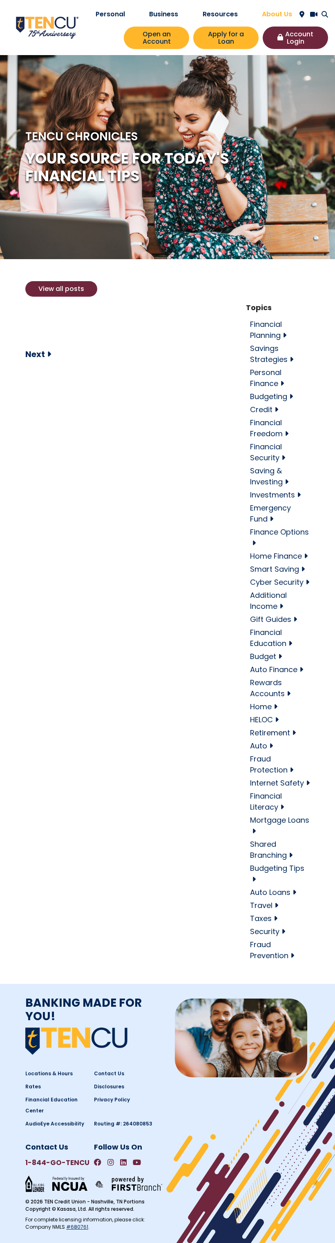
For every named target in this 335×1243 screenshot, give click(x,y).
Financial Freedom (266, 428)
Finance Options (279, 532)
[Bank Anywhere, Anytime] (99, 1183)
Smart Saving (274, 569)
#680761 (77, 1226)
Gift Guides (270, 619)
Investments (272, 495)
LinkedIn (123, 1162)
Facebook (97, 1162)
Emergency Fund (270, 513)
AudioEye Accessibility (54, 1123)
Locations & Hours (49, 1073)
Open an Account (157, 37)
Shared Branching (268, 849)
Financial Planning (266, 329)
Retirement (270, 733)
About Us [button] (277, 14)
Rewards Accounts (267, 688)
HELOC (261, 720)
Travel (261, 905)
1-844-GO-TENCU (57, 1163)
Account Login (299, 37)
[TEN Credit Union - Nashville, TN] (47, 27)
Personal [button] (110, 14)
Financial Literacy (266, 801)
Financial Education (268, 637)
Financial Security (266, 452)
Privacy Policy (112, 1099)
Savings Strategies (269, 353)
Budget (263, 656)
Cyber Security (277, 582)
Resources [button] (220, 14)
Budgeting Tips (277, 868)
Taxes (261, 918)
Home (261, 706)
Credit (261, 409)
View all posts (61, 288)
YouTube (137, 1162)
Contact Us (109, 1073)
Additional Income (268, 600)
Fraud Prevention (269, 950)
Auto (258, 746)
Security (264, 931)
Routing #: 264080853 (123, 1123)
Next (35, 354)
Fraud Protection (269, 764)
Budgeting (268, 396)
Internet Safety (277, 783)
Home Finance (276, 556)
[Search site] (325, 14)
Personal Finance (265, 377)
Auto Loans (270, 892)
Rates (33, 1086)
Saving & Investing (266, 476)
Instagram (110, 1162)
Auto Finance (273, 669)
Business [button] (163, 14)
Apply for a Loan (226, 37)
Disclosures (109, 1086)
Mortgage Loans (279, 820)
